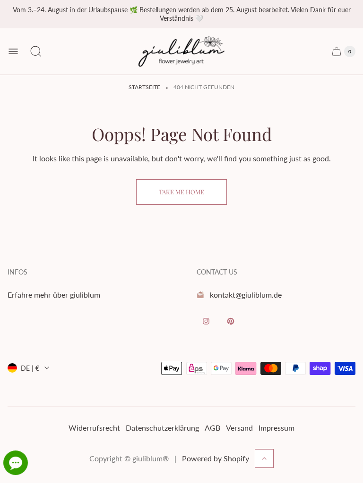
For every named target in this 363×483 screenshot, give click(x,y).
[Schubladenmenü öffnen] (13, 51)
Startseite (144, 87)
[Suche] (36, 51)
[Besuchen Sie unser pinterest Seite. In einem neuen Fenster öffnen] (230, 321)
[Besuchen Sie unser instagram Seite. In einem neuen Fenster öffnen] (206, 321)
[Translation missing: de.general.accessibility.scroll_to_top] (264, 458)
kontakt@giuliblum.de (246, 294)
